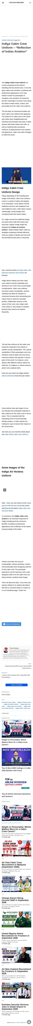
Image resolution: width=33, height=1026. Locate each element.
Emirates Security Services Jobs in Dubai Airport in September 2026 (15, 1006)
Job (3, 858)
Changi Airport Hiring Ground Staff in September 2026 (15, 900)
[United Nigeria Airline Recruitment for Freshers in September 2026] (16, 919)
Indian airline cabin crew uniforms (16, 434)
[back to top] (29, 1022)
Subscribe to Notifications (12, 624)
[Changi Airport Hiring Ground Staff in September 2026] (16, 884)
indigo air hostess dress (24, 702)
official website (7, 376)
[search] (30, 3)
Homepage (5, 36)
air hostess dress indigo (8, 702)
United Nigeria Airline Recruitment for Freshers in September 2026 (15, 935)
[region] (16, 19)
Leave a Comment (16, 685)
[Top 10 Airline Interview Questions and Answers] (16, 783)
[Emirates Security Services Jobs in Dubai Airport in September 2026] (16, 991)
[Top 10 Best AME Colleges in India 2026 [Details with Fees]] (16, 757)
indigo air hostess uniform (11, 704)
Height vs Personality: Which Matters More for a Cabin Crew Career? (14, 742)
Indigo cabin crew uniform (14, 706)
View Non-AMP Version (21, 1022)
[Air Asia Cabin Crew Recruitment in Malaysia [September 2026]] (16, 848)
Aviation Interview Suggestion (19, 36)
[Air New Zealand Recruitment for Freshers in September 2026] (16, 955)
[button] (4, 489)
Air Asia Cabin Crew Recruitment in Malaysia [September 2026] (14, 864)
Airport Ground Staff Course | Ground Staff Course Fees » (18, 667)
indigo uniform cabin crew (22, 708)
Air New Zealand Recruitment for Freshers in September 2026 (16, 971)
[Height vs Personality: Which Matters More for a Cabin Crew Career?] (16, 729)
